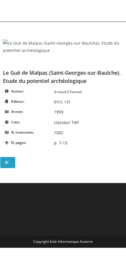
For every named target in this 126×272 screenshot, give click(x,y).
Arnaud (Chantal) (68, 91)
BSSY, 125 (62, 102)
